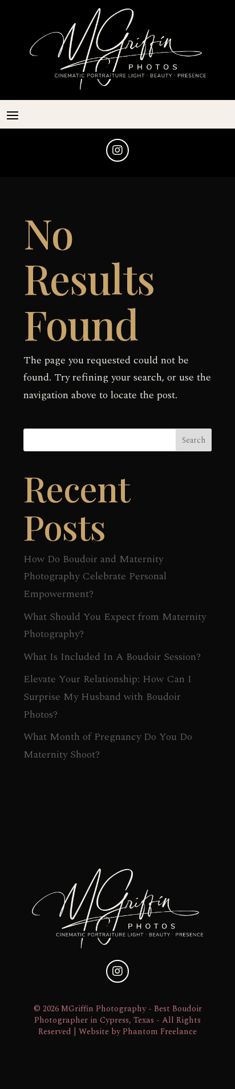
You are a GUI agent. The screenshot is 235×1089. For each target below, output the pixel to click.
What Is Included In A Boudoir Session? (112, 656)
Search (193, 440)
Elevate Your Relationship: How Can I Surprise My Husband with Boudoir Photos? (107, 696)
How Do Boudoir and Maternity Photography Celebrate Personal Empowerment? (95, 576)
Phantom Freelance (160, 1032)
